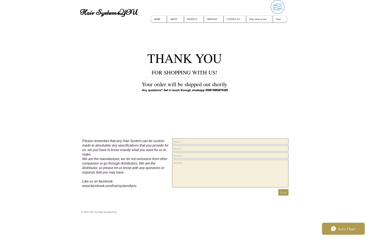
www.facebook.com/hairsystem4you (109, 186)
